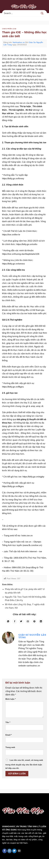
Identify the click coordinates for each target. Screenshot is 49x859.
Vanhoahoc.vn (19, 42)
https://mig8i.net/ (9, 802)
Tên (7, 722)
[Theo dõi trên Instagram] (9, 851)
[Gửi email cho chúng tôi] (19, 851)
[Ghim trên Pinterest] (34, 621)
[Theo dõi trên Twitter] (14, 851)
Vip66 (3, 799)
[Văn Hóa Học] (24, 6)
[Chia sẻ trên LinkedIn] (41, 621)
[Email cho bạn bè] (27, 621)
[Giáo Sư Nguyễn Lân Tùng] (8, 637)
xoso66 (12, 799)
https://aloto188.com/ (30, 802)
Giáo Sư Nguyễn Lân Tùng (32, 636)
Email (8, 735)
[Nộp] (42, 13)
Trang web (10, 747)
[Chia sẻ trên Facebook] (14, 621)
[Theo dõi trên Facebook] (4, 851)
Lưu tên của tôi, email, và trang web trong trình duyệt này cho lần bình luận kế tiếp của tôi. (24, 764)
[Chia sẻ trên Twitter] (21, 621)
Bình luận (10, 699)
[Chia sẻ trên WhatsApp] (8, 621)
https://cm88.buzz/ (34, 799)
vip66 (21, 799)
